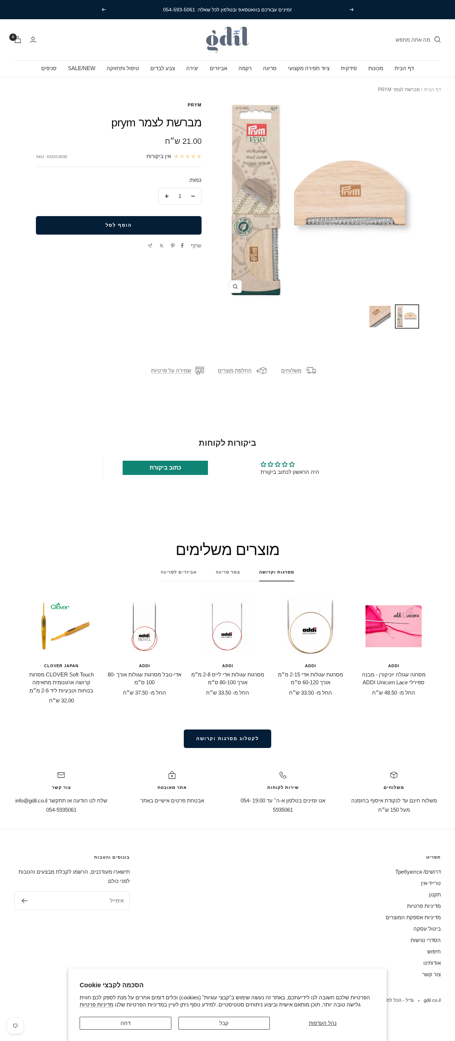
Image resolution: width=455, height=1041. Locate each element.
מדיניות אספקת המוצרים (413, 917)
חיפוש (434, 951)
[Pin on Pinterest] (173, 245)
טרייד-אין (431, 883)
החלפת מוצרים (235, 370)
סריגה (270, 68)
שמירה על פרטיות (171, 370)
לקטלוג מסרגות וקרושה (227, 738)
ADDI (393, 666)
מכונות (375, 68)
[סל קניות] (17, 39)
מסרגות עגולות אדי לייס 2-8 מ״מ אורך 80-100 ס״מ (227, 678)
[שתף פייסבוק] (182, 245)
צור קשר (431, 974)
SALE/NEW (81, 68)
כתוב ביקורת (165, 468)
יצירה (192, 68)
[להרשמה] (24, 900)
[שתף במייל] (150, 246)
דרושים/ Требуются (418, 872)
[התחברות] (33, 40)
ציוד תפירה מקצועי (309, 68)
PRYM (195, 105)
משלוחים (291, 370)
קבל (224, 1023)
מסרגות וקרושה (276, 572)
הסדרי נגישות (426, 940)
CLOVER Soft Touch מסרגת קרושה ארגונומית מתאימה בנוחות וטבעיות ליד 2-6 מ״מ (61, 682)
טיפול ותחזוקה (123, 68)
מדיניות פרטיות (96, 1004)
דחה (125, 1023)
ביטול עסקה (427, 929)
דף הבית (404, 68)
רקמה (245, 68)
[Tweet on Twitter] (162, 245)
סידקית (349, 68)
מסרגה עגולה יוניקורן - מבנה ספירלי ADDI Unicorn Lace (393, 678)
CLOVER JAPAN (61, 666)
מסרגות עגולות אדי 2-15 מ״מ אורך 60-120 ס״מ (310, 678)
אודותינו (432, 963)
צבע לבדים (162, 68)
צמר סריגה (228, 572)
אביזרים (218, 68)
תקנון (435, 894)
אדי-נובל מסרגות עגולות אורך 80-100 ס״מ (144, 678)
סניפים (49, 68)
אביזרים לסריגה (179, 572)
